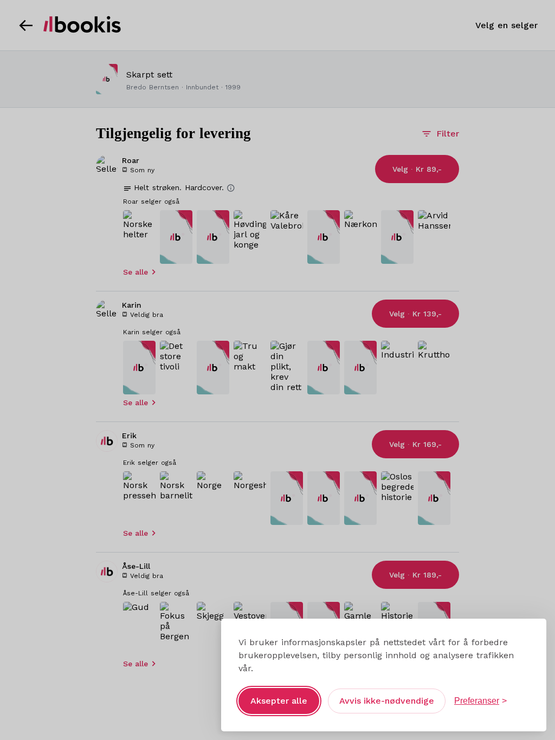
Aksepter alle (278, 701)
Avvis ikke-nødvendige (386, 701)
